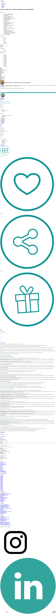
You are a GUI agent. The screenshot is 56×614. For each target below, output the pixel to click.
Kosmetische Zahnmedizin (7, 17)
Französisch (5, 57)
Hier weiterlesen (2, 86)
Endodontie (1, 496)
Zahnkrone (5, 20)
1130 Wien (1, 483)
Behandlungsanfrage (2, 470)
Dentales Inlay (6, 21)
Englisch (5, 54)
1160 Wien (1, 485)
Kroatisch (5, 64)
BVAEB (5, 38)
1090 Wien (1, 480)
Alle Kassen (5, 43)
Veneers (5, 29)
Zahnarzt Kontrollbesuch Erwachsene (8, 16)
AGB (1, 468)
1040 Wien (1, 477)
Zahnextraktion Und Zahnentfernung (4, 519)
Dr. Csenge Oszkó (2, 99)
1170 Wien (1, 486)
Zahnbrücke (5, 27)
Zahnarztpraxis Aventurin (5, 103)
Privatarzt (5, 42)
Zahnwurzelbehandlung (3, 510)
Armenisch (5, 60)
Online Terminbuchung (3, 471)
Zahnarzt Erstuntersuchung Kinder (8, 14)
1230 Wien (1, 490)
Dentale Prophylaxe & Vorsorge (4, 495)
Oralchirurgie (2, 499)
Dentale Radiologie (2, 494)
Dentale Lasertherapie (3, 518)
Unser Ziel (1, 463)
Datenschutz (1, 469)
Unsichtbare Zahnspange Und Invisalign (9, 22)
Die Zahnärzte (2, 465)
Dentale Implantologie (3, 500)
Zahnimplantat (6, 24)
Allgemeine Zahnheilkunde (3, 493)
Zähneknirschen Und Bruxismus (4, 523)
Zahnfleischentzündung (3, 512)
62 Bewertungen (2, 123)
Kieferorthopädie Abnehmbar (3, 497)
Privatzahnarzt (2, 501)
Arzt (4, 50)
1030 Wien (1, 476)
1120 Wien (1, 482)
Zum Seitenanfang (2, 342)
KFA (4, 40)
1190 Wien (1, 487)
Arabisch (5, 61)
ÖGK (4, 37)
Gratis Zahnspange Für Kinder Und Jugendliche (10, 32)
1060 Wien (1, 478)
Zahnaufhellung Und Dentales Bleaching (9, 28)
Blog (2, 4)
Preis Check (1, 144)
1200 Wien (1, 488)
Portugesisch (5, 66)
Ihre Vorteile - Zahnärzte (3, 464)
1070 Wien (1, 479)
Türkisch (5, 62)
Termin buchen (2, 145)
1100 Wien (1, 481)
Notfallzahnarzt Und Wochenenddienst (8, 30)
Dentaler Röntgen (6, 15)
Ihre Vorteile (3, 3)
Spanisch (5, 65)
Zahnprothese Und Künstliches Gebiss (8, 25)
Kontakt (3, 5)
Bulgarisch (5, 59)
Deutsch (5, 56)
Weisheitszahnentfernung (7, 19)
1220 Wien (1, 489)
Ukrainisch (5, 58)
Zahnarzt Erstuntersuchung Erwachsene (5, 505)
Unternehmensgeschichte (3, 462)
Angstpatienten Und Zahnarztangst (8, 31)
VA (4, 39)
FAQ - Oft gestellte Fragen (3, 472)
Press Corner (1, 467)
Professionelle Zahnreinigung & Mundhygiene (9, 18)
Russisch (5, 55)
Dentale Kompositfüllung (7, 34)
